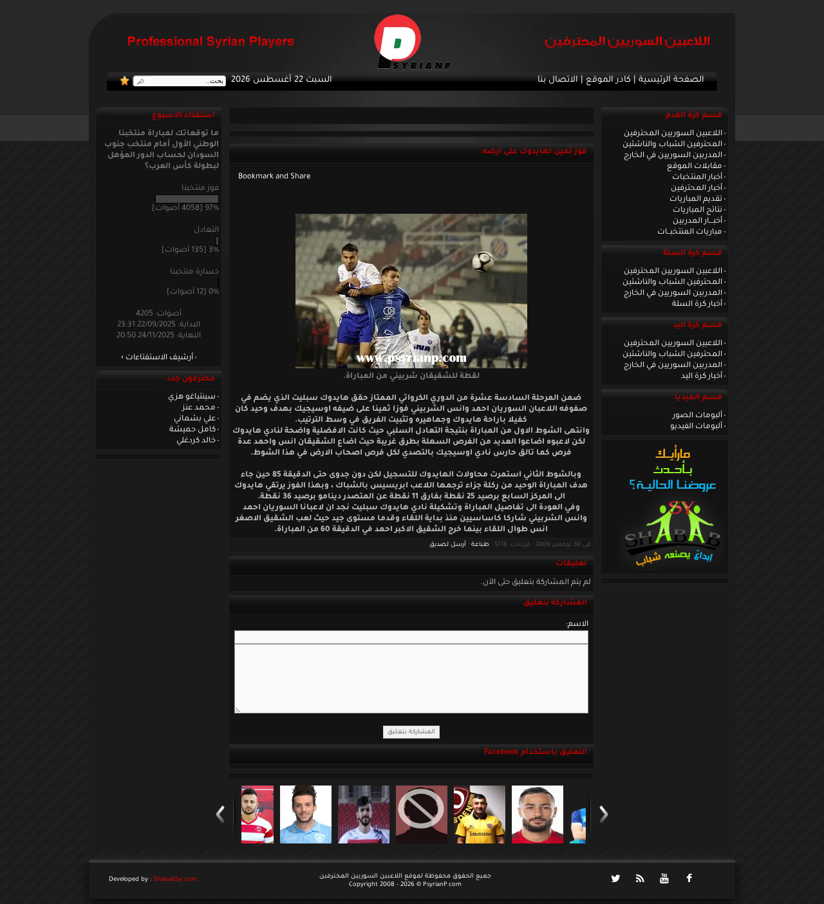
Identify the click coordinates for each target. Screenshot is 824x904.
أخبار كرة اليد (701, 376)
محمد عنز (199, 408)
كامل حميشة (192, 430)
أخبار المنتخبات (697, 177)
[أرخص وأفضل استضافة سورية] (672, 569)
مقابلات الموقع (694, 166)
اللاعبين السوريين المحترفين (673, 133)
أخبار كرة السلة (697, 304)
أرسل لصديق (447, 545)
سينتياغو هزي (192, 397)
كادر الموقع (608, 80)
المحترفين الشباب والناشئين (672, 144)
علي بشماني (195, 419)
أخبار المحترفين (696, 188)
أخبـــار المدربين (697, 221)
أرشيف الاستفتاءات (159, 358)
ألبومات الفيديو (696, 426)
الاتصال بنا (558, 80)
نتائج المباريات (697, 210)
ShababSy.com (175, 879)
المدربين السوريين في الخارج (673, 155)
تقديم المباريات (696, 199)
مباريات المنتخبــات (689, 232)
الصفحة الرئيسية (671, 80)
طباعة (480, 545)
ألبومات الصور (697, 415)
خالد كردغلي (196, 441)
